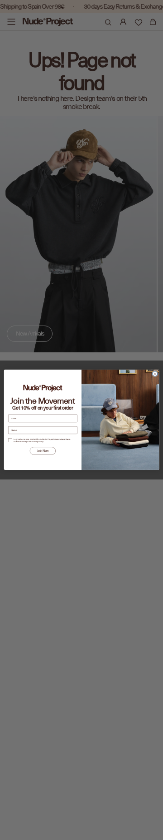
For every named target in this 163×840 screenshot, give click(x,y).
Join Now (42, 451)
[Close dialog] (155, 373)
